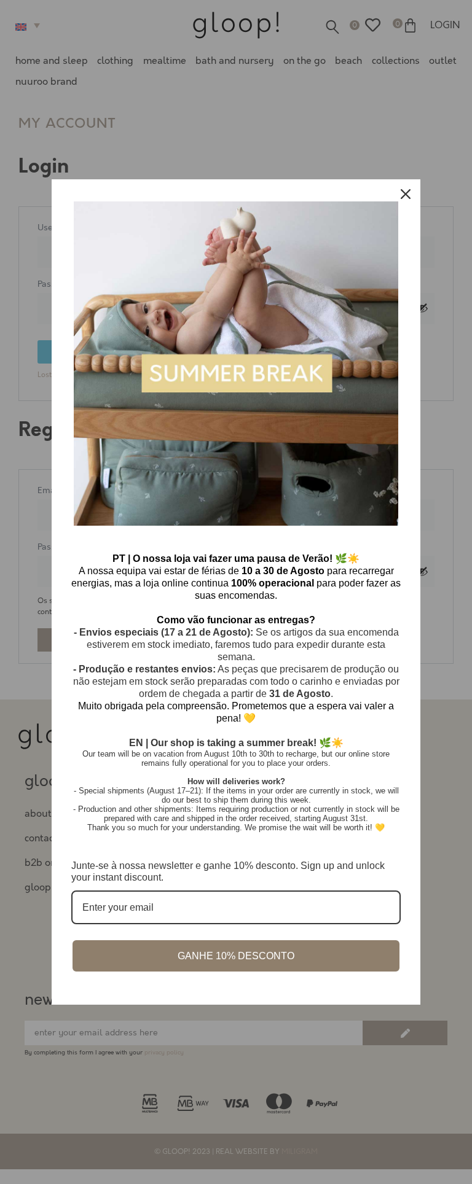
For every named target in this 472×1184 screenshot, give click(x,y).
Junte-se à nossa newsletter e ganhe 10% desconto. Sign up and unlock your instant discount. (228, 871)
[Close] (405, 194)
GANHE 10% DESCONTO (236, 956)
